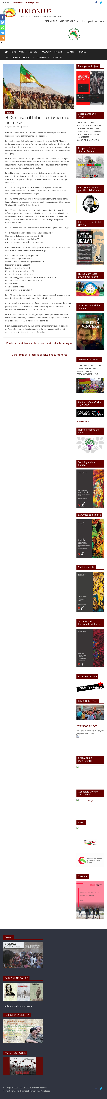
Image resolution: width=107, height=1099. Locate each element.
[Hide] (1, 43)
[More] (2, 38)
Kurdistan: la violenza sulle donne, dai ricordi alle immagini (37, 343)
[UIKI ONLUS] (6, 52)
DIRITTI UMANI (11, 57)
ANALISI (70, 52)
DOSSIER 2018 (82, 421)
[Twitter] (2, 22)
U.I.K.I (21, 52)
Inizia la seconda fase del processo (25, 2)
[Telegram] (2, 32)
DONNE (82, 52)
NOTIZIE (33, 52)
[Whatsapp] (2, 27)
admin (25, 127)
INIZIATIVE (42, 57)
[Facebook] (2, 17)
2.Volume (18, 1006)
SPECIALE (58, 52)
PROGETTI (27, 57)
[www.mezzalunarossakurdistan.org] (85, 828)
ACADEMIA (46, 52)
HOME (13, 52)
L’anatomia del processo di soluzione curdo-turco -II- (43, 354)
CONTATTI (57, 57)
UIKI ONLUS (35, 11)
